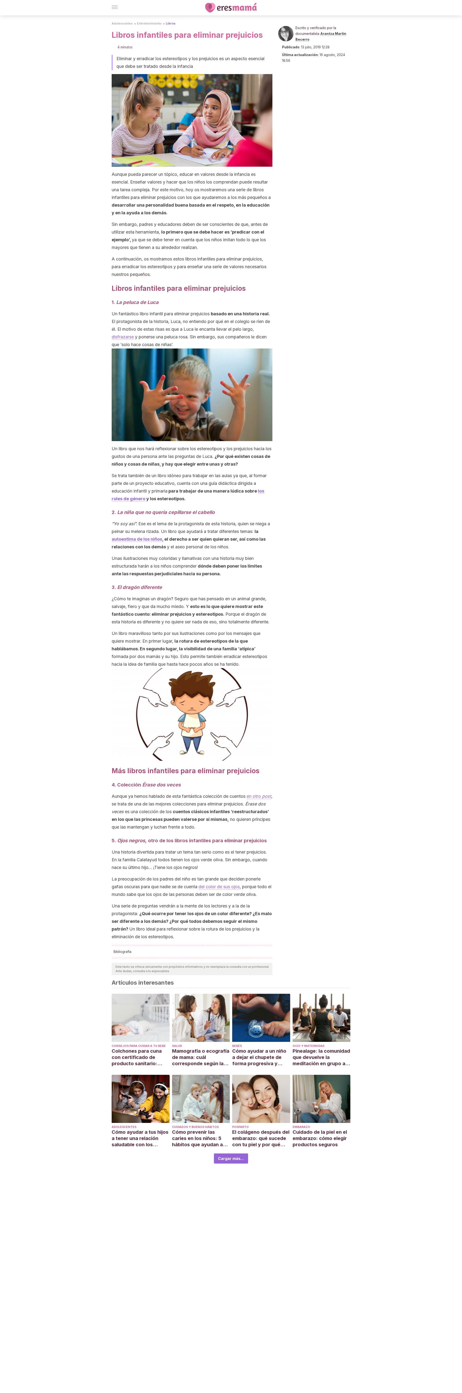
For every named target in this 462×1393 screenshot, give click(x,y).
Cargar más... (231, 1158)
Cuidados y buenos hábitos (195, 1127)
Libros (170, 23)
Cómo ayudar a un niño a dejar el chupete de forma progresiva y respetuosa (259, 1057)
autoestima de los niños (137, 539)
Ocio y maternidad (309, 1046)
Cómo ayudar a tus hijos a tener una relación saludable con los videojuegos (140, 1138)
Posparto (240, 1127)
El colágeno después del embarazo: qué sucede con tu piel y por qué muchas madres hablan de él (260, 1138)
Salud (177, 1046)
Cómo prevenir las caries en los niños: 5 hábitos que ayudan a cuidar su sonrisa (197, 1138)
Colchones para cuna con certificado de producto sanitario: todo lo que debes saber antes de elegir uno (140, 1057)
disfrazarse (123, 336)
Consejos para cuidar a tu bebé (139, 1046)
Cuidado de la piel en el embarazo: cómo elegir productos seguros (320, 1138)
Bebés (237, 1046)
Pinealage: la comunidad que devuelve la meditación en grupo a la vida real (321, 1057)
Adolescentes (122, 23)
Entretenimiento (149, 23)
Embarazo (301, 1127)
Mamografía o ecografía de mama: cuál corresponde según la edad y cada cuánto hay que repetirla (200, 1057)
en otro (259, 796)
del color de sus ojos (219, 886)
